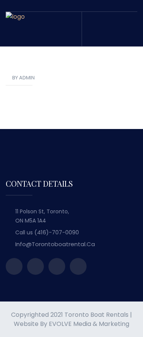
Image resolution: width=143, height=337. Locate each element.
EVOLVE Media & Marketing (89, 323)
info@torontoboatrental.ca (55, 244)
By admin (23, 77)
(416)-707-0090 (56, 232)
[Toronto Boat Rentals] (15, 28)
